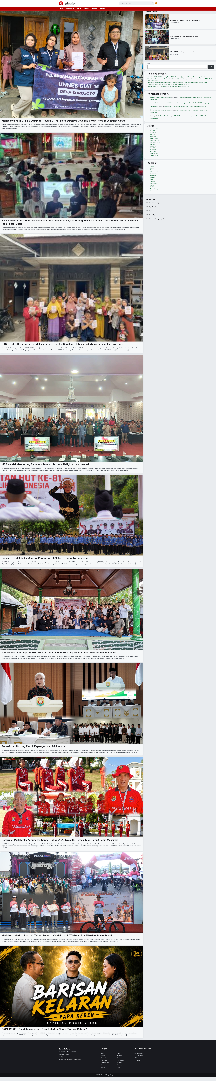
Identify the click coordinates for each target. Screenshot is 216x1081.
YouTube (139, 1058)
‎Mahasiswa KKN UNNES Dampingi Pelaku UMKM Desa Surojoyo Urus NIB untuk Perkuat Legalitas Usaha (64, 121)
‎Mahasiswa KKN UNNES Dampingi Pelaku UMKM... (185, 20)
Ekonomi (94, 8)
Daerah (152, 168)
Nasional (152, 177)
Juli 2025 (153, 144)
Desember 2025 (154, 140)
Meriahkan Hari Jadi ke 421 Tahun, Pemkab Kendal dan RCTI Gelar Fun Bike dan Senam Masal (57, 935)
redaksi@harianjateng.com (74, 1059)
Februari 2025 (154, 153)
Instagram (140, 1053)
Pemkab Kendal (154, 207)
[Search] (152, 3)
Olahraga (152, 181)
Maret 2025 (153, 151)
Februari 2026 (154, 138)
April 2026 (153, 136)
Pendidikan (70, 8)
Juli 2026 (153, 131)
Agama (102, 8)
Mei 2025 (153, 148)
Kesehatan (153, 175)
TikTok (138, 1060)
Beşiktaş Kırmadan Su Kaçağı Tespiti (160, 97)
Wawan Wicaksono (155, 103)
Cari (148, 63)
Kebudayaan (153, 173)
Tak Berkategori (154, 189)
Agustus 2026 (154, 129)
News (62, 8)
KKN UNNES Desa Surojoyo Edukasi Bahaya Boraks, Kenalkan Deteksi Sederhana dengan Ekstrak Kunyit (63, 344)
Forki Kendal (153, 215)
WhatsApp (140, 1055)
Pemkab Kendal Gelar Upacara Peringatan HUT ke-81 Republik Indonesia (45, 558)
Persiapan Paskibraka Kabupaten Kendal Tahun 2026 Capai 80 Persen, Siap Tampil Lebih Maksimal (60, 840)
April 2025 (153, 150)
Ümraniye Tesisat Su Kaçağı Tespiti (160, 110)
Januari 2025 (154, 155)
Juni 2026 (153, 133)
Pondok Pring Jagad (156, 219)
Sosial (79, 8)
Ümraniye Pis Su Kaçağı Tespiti (159, 116)
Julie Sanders (154, 106)
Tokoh (152, 191)
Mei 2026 (153, 134)
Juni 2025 (153, 146)
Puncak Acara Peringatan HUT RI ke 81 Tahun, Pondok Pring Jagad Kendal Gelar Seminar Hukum (59, 652)
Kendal (151, 211)
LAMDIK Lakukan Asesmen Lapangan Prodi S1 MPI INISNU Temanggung (188, 103)
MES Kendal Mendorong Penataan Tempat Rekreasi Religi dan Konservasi (45, 464)
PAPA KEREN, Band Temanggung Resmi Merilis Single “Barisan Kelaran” (44, 1029)
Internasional (154, 172)
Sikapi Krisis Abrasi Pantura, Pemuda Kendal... (184, 36)
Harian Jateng (154, 203)
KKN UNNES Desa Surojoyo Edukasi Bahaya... (183, 52)
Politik (86, 8)
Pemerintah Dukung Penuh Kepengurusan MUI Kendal (34, 746)
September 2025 (155, 142)
